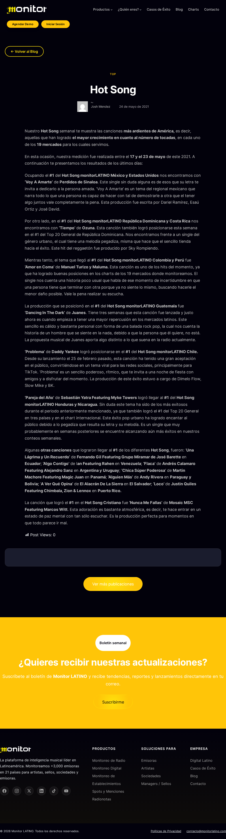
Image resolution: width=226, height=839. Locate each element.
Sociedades (151, 776)
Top (113, 74)
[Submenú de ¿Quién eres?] (140, 10)
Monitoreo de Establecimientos (106, 780)
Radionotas (101, 799)
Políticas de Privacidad (166, 831)
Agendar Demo (23, 24)
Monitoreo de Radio (108, 760)
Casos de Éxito (203, 768)
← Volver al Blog (24, 51)
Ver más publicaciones (113, 584)
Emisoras (148, 760)
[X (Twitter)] (29, 790)
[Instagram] (16, 790)
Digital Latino (201, 760)
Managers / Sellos (156, 783)
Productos (101, 9)
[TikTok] (53, 790)
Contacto (198, 783)
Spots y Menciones (108, 791)
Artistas (147, 768)
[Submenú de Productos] (112, 10)
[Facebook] (4, 790)
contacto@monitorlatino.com (206, 831)
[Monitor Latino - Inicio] (27, 9)
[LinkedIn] (41, 790)
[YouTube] (66, 790)
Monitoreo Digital (106, 768)
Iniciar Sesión (55, 24)
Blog (194, 776)
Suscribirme (113, 702)
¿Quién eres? (128, 9)
